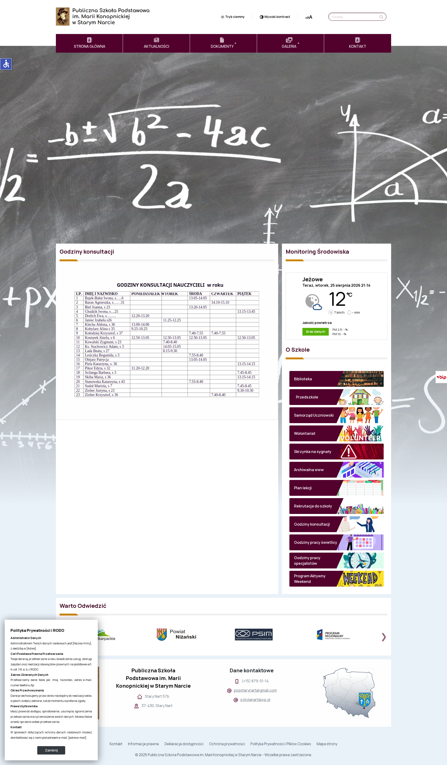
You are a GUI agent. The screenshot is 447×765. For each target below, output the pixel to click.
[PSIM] (263, 634)
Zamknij (51, 750)
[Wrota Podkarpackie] (106, 635)
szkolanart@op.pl (255, 699)
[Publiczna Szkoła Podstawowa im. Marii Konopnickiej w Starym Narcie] (102, 16)
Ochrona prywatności (227, 743)
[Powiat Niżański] (184, 635)
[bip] (440, 377)
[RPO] (341, 635)
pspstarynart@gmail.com (255, 690)
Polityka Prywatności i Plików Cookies (281, 743)
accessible (6, 63)
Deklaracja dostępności (184, 743)
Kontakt (116, 743)
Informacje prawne (143, 743)
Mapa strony (327, 743)
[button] (223, 43)
